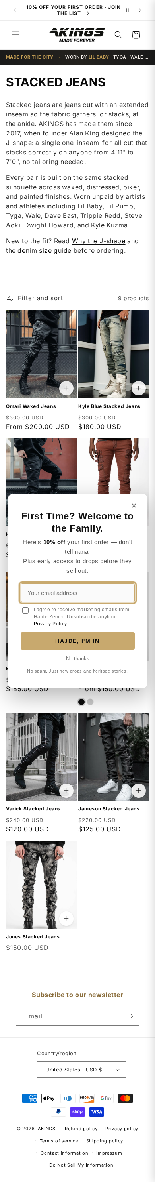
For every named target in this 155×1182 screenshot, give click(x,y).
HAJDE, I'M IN (77, 641)
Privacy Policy (50, 624)
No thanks (77, 659)
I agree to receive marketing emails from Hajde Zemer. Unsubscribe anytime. (82, 617)
